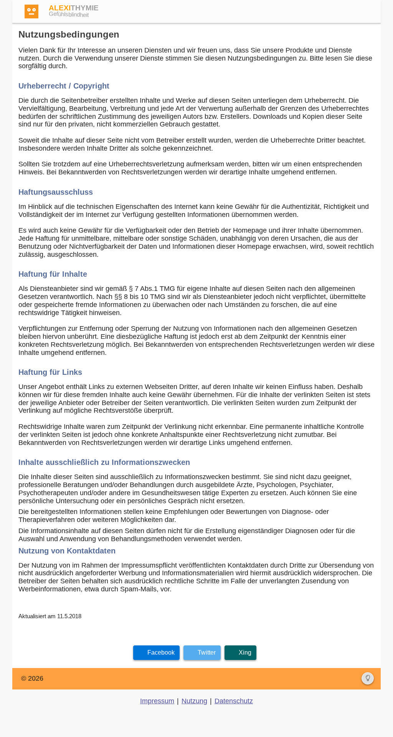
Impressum (157, 701)
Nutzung (194, 701)
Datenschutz (234, 701)
